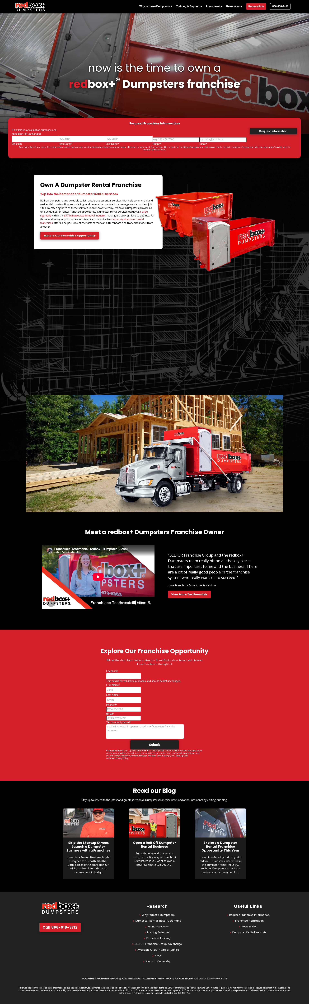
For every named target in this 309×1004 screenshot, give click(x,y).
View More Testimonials (189, 594)
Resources (233, 6)
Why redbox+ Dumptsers (154, 6)
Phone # (111, 705)
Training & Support (188, 6)
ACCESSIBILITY (149, 978)
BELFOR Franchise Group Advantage (158, 944)
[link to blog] (88, 836)
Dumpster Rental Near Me (249, 932)
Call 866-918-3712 (60, 927)
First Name (65, 143)
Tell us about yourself (118, 722)
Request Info (256, 6)
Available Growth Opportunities (158, 950)
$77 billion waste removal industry (84, 215)
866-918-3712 (220, 978)
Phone (157, 143)
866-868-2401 (280, 6)
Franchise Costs (158, 926)
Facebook (112, 671)
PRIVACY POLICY (165, 978)
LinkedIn (17, 143)
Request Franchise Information (249, 915)
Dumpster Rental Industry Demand (158, 921)
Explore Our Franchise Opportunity (69, 235)
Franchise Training (158, 938)
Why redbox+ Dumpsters (158, 915)
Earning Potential (158, 932)
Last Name (112, 143)
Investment (213, 6)
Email (203, 143)
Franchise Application (249, 921)
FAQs (158, 955)
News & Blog (249, 926)
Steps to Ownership (158, 961)
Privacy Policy (159, 149)
